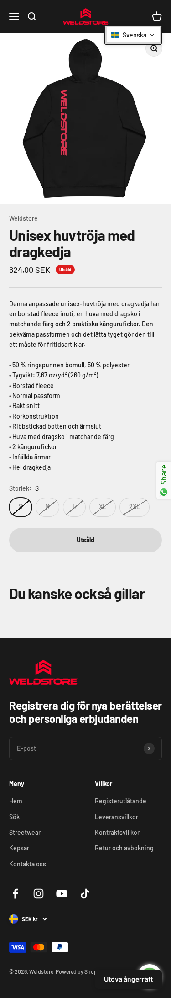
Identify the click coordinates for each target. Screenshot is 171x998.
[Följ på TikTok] (85, 893)
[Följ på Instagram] (38, 893)
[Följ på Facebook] (15, 893)
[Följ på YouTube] (62, 893)
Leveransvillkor (116, 817)
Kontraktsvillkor (117, 832)
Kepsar (19, 848)
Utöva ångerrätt (128, 979)
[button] (133, 35)
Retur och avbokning (124, 848)
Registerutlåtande (120, 801)
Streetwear (25, 832)
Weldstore (23, 218)
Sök (14, 817)
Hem (15, 801)
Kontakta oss (27, 864)
